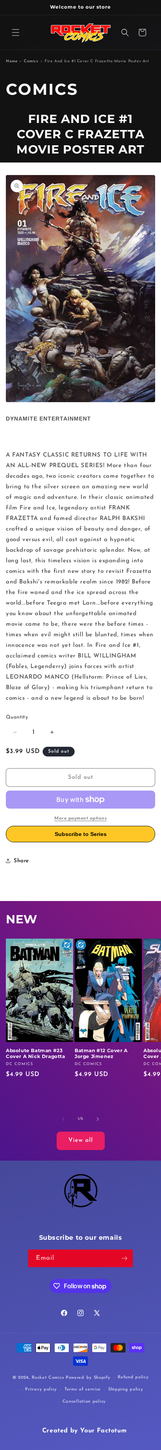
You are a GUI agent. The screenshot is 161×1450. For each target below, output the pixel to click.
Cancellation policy (84, 1401)
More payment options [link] (80, 818)
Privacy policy (41, 1389)
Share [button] (21, 861)
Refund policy (133, 1377)
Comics (31, 61)
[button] (15, 32)
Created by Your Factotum (84, 1431)
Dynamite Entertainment (48, 418)
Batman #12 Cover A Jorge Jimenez (101, 1053)
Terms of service (82, 1389)
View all (80, 1140)
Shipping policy (125, 1389)
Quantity (17, 717)
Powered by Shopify (88, 1378)
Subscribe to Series (81, 834)
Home (11, 61)
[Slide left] (63, 1119)
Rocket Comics (48, 1378)
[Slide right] (97, 1119)
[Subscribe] (124, 1258)
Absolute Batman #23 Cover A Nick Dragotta (35, 1053)
